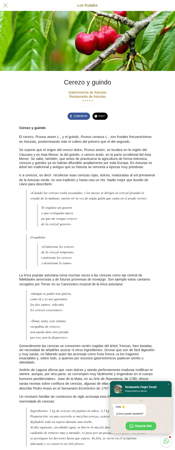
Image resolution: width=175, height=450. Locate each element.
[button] (168, 384)
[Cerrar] (5, 5)
